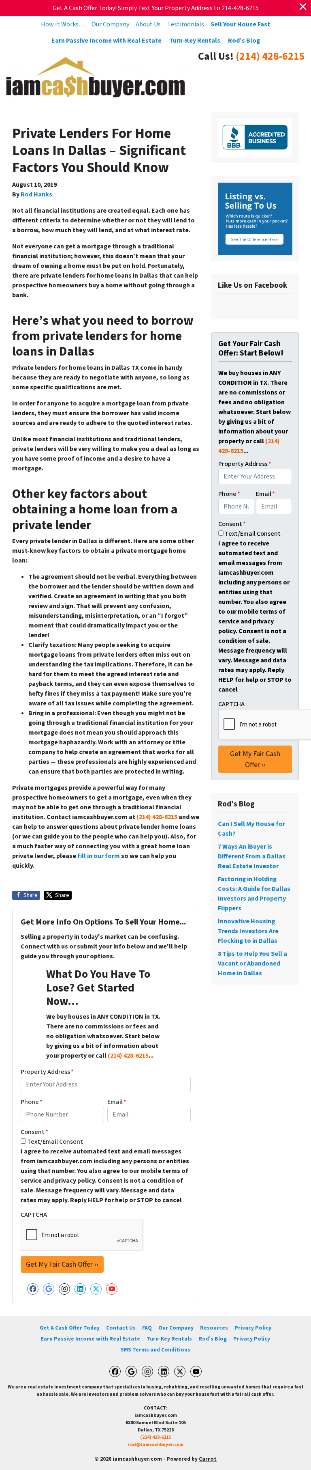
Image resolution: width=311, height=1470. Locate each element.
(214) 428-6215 (270, 56)
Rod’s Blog (244, 40)
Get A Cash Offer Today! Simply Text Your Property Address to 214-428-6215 (156, 8)
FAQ (147, 1328)
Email (116, 1101)
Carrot (208, 1459)
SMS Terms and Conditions (155, 1350)
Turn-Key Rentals (194, 40)
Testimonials (185, 24)
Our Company (110, 24)
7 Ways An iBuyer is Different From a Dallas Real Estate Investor (251, 856)
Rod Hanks (36, 194)
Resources (214, 1328)
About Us (148, 24)
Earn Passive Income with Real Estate (106, 40)
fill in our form (98, 855)
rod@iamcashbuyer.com (155, 1444)
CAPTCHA (34, 1214)
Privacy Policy (252, 1328)
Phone (32, 1101)
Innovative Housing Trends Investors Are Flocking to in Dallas (248, 931)
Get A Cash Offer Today (70, 1328)
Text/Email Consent (55, 1141)
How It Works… (63, 24)
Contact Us (121, 1328)
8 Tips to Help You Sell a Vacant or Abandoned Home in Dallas (252, 963)
